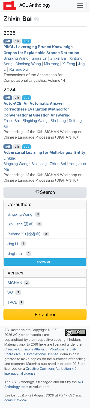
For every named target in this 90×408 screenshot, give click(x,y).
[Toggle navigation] (80, 5)
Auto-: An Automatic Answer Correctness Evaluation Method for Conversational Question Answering (36, 109)
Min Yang (51, 63)
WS (10, 292)
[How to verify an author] (36, 19)
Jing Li (12, 243)
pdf (7, 41)
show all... (45, 262)
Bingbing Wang (15, 58)
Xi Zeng (68, 63)
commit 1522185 (16, 400)
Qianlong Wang (28, 63)
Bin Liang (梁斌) (20, 224)
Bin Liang (58, 120)
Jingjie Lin (39, 58)
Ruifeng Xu (18, 69)
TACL (12, 302)
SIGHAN (14, 282)
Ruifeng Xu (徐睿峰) (24, 234)
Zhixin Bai (58, 58)
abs (26, 41)
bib (17, 41)
